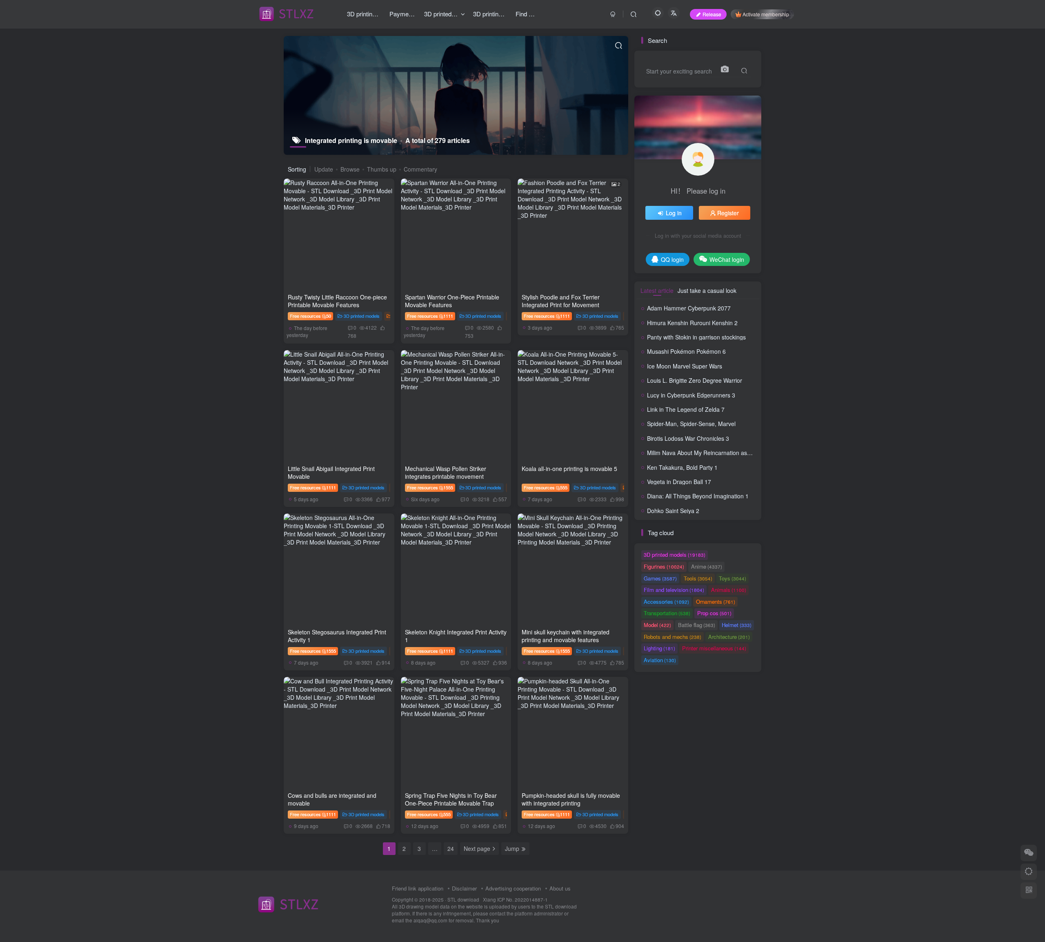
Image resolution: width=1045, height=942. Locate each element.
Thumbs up (381, 169)
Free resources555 (545, 487)
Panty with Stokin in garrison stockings (696, 337)
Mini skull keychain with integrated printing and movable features (565, 636)
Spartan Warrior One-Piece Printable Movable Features (452, 301)
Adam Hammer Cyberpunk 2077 (689, 308)
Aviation (660, 660)
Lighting (659, 648)
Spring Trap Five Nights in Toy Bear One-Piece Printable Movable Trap (451, 799)
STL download (463, 899)
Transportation (667, 613)
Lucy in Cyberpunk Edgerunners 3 (691, 395)
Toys (732, 578)
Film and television (674, 590)
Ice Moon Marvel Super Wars (684, 366)
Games (660, 578)
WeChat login (726, 259)
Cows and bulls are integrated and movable (332, 799)
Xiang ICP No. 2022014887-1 (515, 899)
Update (323, 169)
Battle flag (696, 625)
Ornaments (715, 601)
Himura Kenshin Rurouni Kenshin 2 (692, 323)
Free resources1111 (430, 316)
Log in (674, 213)
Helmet (737, 625)
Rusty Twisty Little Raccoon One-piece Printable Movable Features (337, 301)
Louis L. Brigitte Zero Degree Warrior (694, 380)
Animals (728, 590)
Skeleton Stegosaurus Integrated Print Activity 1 (337, 636)
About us (560, 888)
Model (657, 625)
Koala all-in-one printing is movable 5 (569, 468)
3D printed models (362, 316)
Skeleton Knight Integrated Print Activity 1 (456, 636)
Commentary (420, 169)
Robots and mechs (672, 637)
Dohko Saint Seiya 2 (673, 511)
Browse (350, 169)
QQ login (672, 259)
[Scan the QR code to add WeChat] (1029, 853)
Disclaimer (464, 888)
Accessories (666, 601)
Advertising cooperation (513, 888)
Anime (706, 566)
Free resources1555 (430, 487)
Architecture (729, 637)
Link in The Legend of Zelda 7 (686, 409)
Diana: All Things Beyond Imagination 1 (698, 496)
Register (728, 213)
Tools (698, 578)
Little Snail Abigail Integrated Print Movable (331, 472)
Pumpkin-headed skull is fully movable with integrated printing (571, 799)
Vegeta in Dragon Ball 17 (679, 482)
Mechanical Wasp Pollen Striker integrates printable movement (445, 472)
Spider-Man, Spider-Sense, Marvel (691, 424)
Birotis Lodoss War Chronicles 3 (688, 438)
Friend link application (417, 888)
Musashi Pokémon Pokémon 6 (686, 351)
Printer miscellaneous (714, 648)
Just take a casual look (707, 290)
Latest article (657, 290)
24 (450, 848)
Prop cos (714, 613)
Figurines (664, 566)
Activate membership (766, 14)
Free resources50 (310, 316)
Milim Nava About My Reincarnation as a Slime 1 (710, 453)
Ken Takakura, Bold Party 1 (682, 467)
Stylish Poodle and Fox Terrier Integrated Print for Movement (561, 301)
